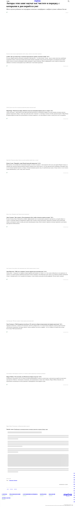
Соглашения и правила (30, 494)
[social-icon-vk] (3, 505)
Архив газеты (6, 497)
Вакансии (52, 494)
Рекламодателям (14, 494)
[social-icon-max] (10, 505)
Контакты (43, 494)
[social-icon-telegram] (5, 505)
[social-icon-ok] (7, 505)
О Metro (4, 494)
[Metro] (37, 1)
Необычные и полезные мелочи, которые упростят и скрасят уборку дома (31, 429)
